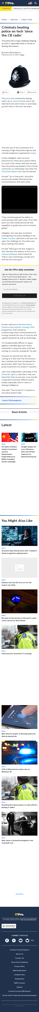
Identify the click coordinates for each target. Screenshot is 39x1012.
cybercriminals (19, 101)
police (8, 98)
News (22, 55)
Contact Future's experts (19, 950)
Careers (20, 987)
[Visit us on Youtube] (20, 940)
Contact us (19, 958)
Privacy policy (19, 966)
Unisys (33, 153)
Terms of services (28, 303)
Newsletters (19, 979)
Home (4, 19)
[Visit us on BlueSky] (26, 940)
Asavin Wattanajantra (12, 52)
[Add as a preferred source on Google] (9, 926)
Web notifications (19, 970)
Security (14, 19)
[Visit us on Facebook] (7, 940)
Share (6, 92)
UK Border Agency (9, 374)
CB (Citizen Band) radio (12, 171)
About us (19, 954)
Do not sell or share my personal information (19, 995)
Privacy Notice (30, 305)
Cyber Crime (26, 19)
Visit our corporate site (28, 919)
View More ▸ (19, 894)
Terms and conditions (19, 962)
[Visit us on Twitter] (14, 940)
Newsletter (33, 92)
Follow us (22, 92)
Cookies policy (19, 975)
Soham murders (8, 238)
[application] (19, 198)
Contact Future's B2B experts (19, 991)
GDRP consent (19, 983)
